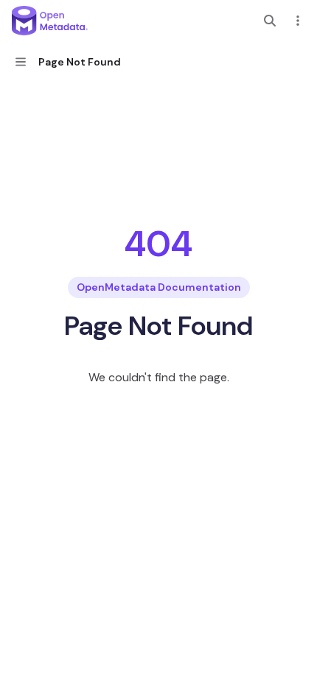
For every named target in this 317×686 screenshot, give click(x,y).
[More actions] (297, 20)
